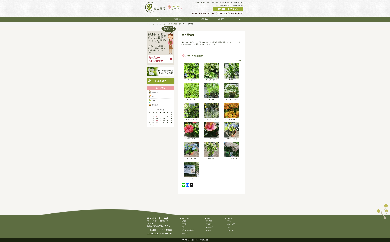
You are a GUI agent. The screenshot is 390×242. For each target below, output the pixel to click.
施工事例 (184, 221)
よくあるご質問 (160, 81)
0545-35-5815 (230, 13)
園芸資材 (155, 105)
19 (157, 121)
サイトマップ (230, 227)
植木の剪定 (185, 233)
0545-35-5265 (203, 13)
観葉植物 (155, 92)
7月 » (154, 125)
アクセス (236, 19)
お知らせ (208, 230)
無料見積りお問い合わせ (156, 59)
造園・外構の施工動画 (188, 230)
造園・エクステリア (181, 19)
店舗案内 (204, 19)
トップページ (156, 19)
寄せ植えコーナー (211, 224)
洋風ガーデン (185, 227)
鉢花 (240, 60)
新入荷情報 (209, 221)
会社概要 (220, 19)
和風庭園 (184, 224)
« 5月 (149, 125)
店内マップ (209, 227)
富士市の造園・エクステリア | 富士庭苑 (197, 240)
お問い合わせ (230, 230)
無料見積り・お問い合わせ (228, 9)
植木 (153, 100)
